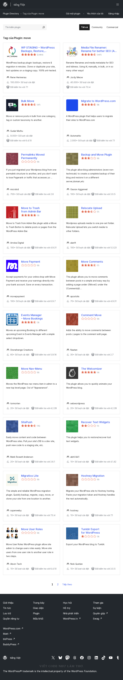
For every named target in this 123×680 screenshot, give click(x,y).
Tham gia (98, 602)
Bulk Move (27, 101)
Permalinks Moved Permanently (33, 156)
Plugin (36, 613)
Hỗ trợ (66, 607)
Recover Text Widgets (95, 422)
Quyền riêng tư (11, 618)
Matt (7, 633)
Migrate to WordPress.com (98, 101)
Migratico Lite (30, 475)
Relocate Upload (91, 208)
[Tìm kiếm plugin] (44, 27)
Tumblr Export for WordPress (90, 531)
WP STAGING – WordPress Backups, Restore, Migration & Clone (38, 49)
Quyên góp (100, 613)
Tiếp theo (67, 584)
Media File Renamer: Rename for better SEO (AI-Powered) (98, 49)
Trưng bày (38, 602)
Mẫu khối (38, 618)
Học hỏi (67, 602)
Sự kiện (97, 607)
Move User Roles (32, 529)
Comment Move (91, 315)
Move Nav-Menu (31, 368)
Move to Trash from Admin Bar (31, 209)
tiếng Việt (15, 657)
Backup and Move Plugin (96, 154)
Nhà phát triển (71, 613)
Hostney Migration (92, 475)
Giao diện (38, 607)
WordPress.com (13, 628)
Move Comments (92, 261)
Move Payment (30, 261)
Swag (97, 618)
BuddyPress (11, 644)
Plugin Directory (11, 13)
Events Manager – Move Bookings (32, 317)
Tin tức (7, 607)
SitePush (26, 422)
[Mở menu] (118, 4)
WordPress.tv (72, 618)
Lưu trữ (7, 613)
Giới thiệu (8, 602)
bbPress (9, 638)
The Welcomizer (91, 368)
